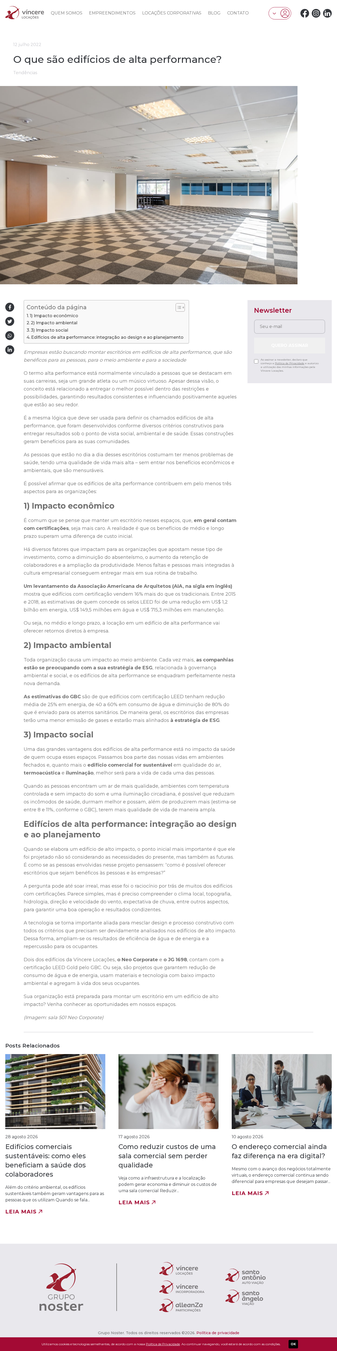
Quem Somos (66, 13)
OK (293, 1344)
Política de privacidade (217, 1332)
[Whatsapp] (9, 335)
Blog (214, 13)
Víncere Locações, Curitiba (24, 12)
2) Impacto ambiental (54, 322)
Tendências (25, 72)
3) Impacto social (49, 330)
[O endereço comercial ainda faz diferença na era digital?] (282, 1134)
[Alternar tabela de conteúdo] (178, 307)
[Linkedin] (327, 13)
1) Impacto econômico (54, 315)
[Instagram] (316, 13)
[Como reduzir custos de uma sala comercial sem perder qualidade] (168, 1134)
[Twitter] (9, 321)
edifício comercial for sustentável (129, 765)
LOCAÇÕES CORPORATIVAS (171, 13)
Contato (238, 13)
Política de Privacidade (289, 363)
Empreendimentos (112, 13)
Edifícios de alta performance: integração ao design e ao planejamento (107, 337)
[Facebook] (304, 13)
